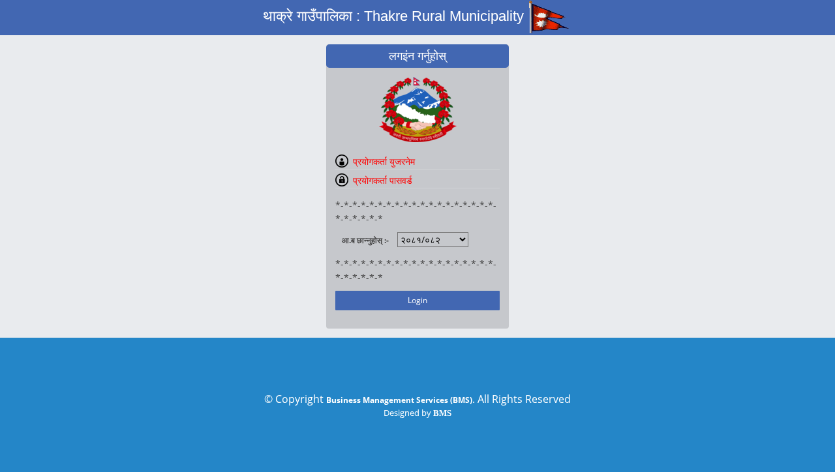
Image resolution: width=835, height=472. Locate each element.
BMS (442, 413)
